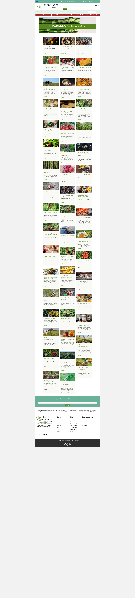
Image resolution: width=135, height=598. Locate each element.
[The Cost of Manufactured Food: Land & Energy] (84, 453)
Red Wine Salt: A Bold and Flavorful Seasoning (66, 47)
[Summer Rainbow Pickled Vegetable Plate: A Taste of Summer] (84, 189)
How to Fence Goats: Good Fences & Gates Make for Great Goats (84, 283)
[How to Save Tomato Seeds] (51, 41)
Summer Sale (49, 11)
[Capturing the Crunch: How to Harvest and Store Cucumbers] (51, 123)
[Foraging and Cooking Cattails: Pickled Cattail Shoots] (51, 271)
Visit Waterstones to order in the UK (43, 1)
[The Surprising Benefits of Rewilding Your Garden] (45, 523)
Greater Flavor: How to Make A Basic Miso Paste (50, 509)
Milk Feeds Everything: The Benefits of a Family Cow (49, 338)
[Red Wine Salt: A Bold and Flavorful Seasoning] (67, 41)
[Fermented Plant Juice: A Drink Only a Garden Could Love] (84, 318)
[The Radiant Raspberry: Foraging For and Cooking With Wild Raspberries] (51, 60)
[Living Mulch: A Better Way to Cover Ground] (67, 148)
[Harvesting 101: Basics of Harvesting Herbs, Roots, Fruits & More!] (67, 126)
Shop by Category (70, 11)
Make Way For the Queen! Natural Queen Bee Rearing (83, 88)
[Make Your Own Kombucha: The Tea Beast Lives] (67, 333)
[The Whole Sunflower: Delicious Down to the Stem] (84, 168)
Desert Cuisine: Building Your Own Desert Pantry (84, 304)
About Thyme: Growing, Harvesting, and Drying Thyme (84, 132)
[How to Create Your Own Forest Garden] (51, 206)
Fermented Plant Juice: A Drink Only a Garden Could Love (84, 324)
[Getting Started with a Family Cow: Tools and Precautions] (51, 82)
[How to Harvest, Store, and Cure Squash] (84, 61)
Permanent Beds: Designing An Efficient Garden (67, 361)
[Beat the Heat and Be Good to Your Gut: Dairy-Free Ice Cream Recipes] (84, 146)
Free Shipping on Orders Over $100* (68, 1)
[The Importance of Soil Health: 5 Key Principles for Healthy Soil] (51, 420)
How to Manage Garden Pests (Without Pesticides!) (84, 109)
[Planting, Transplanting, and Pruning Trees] (51, 442)
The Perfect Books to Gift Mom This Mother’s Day (84, 368)
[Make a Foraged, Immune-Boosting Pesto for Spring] (51, 352)
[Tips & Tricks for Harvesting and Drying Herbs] (67, 292)
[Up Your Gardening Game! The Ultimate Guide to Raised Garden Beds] (51, 227)
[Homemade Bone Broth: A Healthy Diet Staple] (51, 462)
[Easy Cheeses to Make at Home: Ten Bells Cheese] (84, 518)
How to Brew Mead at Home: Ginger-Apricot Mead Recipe (83, 240)
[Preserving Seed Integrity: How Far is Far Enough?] (51, 563)
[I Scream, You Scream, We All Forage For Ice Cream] (67, 82)
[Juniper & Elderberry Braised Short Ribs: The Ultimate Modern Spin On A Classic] (84, 541)
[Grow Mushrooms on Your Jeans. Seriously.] (67, 229)
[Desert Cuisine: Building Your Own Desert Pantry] (84, 297)
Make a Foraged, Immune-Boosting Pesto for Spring (49, 359)
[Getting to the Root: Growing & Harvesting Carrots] (84, 41)
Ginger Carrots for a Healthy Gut (84, 217)
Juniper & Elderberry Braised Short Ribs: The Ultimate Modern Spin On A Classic (83, 549)
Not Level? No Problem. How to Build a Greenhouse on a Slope (84, 345)
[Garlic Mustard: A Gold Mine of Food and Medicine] (67, 377)
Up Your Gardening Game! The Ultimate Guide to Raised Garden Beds (50, 234)
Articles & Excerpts (62, 11)
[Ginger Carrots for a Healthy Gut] (84, 211)
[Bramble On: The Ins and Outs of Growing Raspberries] (67, 169)
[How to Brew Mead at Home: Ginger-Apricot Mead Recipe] (84, 234)
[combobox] (92, 12)
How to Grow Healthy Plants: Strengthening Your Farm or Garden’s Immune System (50, 150)
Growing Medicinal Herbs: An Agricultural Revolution (84, 413)
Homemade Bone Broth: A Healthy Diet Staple (49, 468)
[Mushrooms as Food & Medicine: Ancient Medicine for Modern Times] (67, 492)
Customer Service (87, 1)
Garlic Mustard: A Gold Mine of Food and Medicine (67, 383)
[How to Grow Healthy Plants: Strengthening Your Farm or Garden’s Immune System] (51, 143)
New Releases (43, 11)
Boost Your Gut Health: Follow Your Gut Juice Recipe (50, 109)
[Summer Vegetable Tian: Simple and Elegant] (67, 61)
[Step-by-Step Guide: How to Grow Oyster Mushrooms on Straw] (67, 270)
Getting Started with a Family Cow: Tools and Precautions (50, 88)
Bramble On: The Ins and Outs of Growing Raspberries (67, 175)
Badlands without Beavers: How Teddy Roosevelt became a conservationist (67, 428)
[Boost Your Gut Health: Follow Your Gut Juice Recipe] (51, 103)
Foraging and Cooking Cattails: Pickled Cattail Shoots (50, 277)
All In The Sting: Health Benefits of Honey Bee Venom (50, 548)
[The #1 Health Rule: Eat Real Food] (84, 430)
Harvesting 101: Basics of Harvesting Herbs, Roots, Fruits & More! (67, 133)
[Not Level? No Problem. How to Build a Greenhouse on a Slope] (84, 339)
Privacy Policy (93, 1)
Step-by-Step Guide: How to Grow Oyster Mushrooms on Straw (66, 277)
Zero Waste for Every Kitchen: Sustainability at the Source (50, 381)
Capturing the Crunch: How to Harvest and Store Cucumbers (50, 130)
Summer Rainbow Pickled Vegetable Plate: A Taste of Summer (83, 197)
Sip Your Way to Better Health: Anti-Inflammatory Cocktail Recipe (50, 256)
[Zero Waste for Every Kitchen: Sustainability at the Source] (51, 374)
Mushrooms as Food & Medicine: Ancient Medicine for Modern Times (67, 499)
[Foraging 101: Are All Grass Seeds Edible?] (67, 189)
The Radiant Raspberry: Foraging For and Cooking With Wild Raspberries (50, 67)
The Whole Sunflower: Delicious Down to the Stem (84, 175)
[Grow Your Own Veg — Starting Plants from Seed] (84, 498)
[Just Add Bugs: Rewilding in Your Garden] (51, 293)
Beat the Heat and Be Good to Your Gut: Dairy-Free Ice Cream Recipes (84, 154)
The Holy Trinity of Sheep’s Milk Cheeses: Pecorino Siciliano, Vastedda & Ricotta (67, 111)
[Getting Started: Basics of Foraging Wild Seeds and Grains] (51, 482)
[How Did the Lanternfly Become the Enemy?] (51, 185)
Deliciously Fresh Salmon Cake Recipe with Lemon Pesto (67, 405)
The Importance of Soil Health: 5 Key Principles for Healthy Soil (50, 427)
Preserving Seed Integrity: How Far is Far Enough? (50, 569)
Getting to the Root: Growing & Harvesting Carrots (84, 47)
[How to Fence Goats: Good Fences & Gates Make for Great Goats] (84, 275)
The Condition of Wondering (67, 475)
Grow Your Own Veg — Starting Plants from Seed (84, 504)
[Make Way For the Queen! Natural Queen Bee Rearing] (84, 82)
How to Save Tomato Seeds (49, 46)
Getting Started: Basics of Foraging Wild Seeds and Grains (50, 489)
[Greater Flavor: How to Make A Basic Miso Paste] (51, 503)
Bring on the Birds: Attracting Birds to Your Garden (50, 404)
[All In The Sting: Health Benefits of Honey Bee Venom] (51, 541)
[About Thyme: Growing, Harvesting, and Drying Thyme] (84, 126)
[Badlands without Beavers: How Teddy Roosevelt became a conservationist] (67, 420)
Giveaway (55, 11)
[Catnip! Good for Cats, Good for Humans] (84, 476)
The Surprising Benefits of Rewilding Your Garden (49, 526)
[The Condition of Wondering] (67, 469)
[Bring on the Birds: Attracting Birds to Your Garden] (51, 397)
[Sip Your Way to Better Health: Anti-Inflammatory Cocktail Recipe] (51, 249)
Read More (45, 53)
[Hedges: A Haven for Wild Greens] (61, 513)
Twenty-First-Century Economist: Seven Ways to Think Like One (83, 390)
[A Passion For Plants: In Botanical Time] (51, 165)
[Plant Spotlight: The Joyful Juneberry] (67, 209)
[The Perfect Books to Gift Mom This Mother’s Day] (84, 362)
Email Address (67, 586)
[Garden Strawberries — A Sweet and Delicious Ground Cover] (67, 250)
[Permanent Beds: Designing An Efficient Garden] (67, 355)
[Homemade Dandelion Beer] (51, 312)
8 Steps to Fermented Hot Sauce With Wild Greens (84, 261)
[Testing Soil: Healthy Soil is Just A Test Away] (62, 551)
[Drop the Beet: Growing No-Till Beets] (67, 312)
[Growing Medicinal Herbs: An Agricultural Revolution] (84, 407)
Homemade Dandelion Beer (49, 318)
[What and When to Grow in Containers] (67, 533)
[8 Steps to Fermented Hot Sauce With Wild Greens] (84, 255)
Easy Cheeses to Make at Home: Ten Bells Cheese (84, 525)
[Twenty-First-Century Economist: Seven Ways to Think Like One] (84, 382)
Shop (38, 11)
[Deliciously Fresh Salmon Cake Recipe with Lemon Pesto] (67, 399)
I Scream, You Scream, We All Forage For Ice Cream (67, 88)
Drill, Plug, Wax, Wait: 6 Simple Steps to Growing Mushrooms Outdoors (67, 452)
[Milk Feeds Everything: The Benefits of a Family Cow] (51, 332)
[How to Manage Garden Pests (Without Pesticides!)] (84, 103)
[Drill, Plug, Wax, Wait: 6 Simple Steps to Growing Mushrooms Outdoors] (67, 445)
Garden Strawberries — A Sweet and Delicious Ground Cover (67, 257)
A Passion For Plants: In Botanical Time (49, 171)
